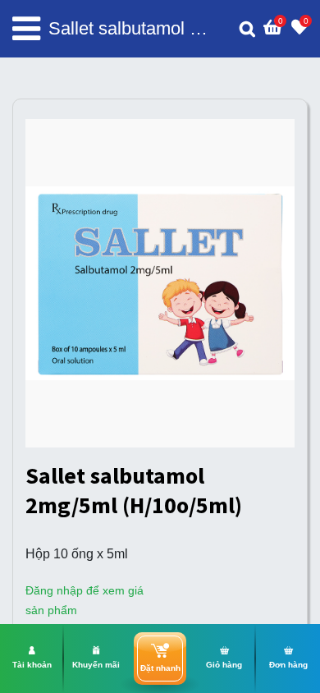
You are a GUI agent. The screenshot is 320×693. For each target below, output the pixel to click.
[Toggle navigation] (26, 28)
